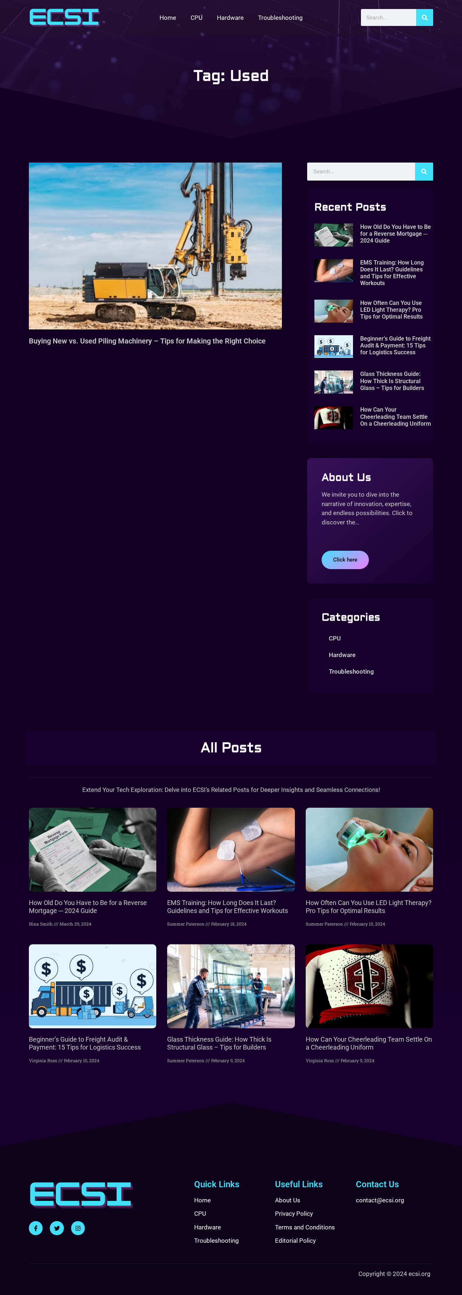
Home (168, 17)
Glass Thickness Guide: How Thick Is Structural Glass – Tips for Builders (392, 381)
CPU (196, 17)
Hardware (230, 17)
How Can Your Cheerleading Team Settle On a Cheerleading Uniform (395, 416)
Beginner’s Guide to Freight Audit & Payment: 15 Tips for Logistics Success (395, 345)
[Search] (424, 17)
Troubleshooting (280, 17)
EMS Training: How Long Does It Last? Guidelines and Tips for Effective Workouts (392, 273)
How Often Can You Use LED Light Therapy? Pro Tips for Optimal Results (391, 310)
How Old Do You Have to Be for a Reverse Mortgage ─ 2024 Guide (395, 233)
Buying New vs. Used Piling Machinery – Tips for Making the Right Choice (147, 341)
